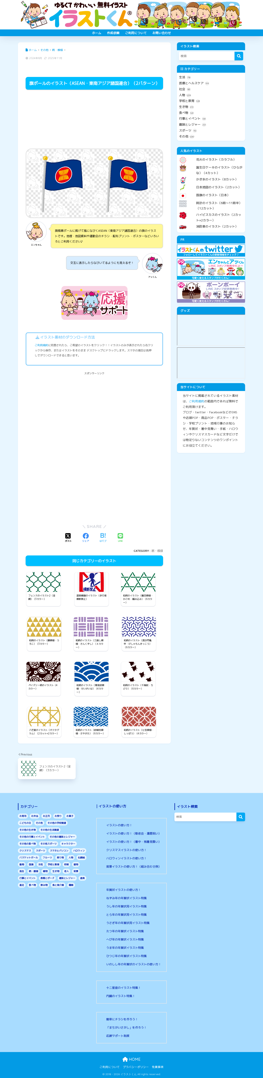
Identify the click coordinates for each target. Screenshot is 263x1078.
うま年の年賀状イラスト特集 (125, 948)
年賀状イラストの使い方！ (123, 890)
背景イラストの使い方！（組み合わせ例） (133, 867)
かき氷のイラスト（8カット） (217, 179)
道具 (82, 878)
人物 (185, 95)
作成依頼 (113, 33)
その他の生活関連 (49, 829)
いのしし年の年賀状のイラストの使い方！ (133, 964)
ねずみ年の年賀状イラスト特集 (126, 898)
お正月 (46, 816)
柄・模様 (157, 551)
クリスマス (25, 850)
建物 (76, 864)
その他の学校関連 (57, 823)
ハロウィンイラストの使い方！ (126, 858)
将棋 (66, 864)
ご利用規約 (41, 345)
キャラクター (68, 843)
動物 (21, 864)
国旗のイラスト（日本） (213, 195)
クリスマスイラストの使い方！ (126, 850)
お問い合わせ (161, 33)
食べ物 (186, 113)
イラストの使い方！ (119, 825)
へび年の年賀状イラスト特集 (125, 939)
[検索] (239, 56)
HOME (134, 1059)
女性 (40, 864)
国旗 (31, 864)
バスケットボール (28, 857)
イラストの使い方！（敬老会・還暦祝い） (133, 833)
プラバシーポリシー (136, 1067)
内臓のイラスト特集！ (120, 996)
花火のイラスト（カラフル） (216, 159)
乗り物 (60, 857)
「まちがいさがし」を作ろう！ (126, 1027)
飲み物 (44, 885)
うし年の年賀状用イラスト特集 (126, 906)
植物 (45, 871)
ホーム (96, 33)
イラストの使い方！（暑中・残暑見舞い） (133, 842)
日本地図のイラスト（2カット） (218, 187)
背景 (76, 871)
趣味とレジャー (192, 124)
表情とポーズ (47, 878)
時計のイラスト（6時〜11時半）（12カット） (219, 206)
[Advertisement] (94, 120)
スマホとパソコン (59, 850)
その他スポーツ (48, 843)
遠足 (21, 885)
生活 (184, 77)
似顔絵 (81, 857)
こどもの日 (25, 823)
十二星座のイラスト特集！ (123, 988)
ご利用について (136, 33)
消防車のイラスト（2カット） (217, 226)
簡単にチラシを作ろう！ (122, 1019)
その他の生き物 (27, 829)
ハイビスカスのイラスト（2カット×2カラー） (218, 217)
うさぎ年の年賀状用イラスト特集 (128, 923)
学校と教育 (189, 101)
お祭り (58, 816)
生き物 (186, 107)
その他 (186, 136)
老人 (66, 871)
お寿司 (22, 816)
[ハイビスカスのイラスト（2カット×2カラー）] (211, 211)
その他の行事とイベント (32, 836)
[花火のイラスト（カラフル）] (211, 156)
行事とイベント (192, 118)
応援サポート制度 (117, 1036)
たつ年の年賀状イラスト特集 (125, 931)
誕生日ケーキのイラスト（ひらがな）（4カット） (219, 170)
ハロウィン (79, 850)
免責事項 (157, 1067)
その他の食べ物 (27, 843)
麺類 (71, 885)
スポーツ (187, 130)
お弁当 (34, 816)
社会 (184, 89)
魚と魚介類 (58, 885)
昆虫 (21, 871)
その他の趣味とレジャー (62, 836)
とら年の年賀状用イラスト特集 (126, 915)
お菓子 (69, 816)
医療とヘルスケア (194, 83)
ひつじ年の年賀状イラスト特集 (126, 956)
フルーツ (47, 857)
